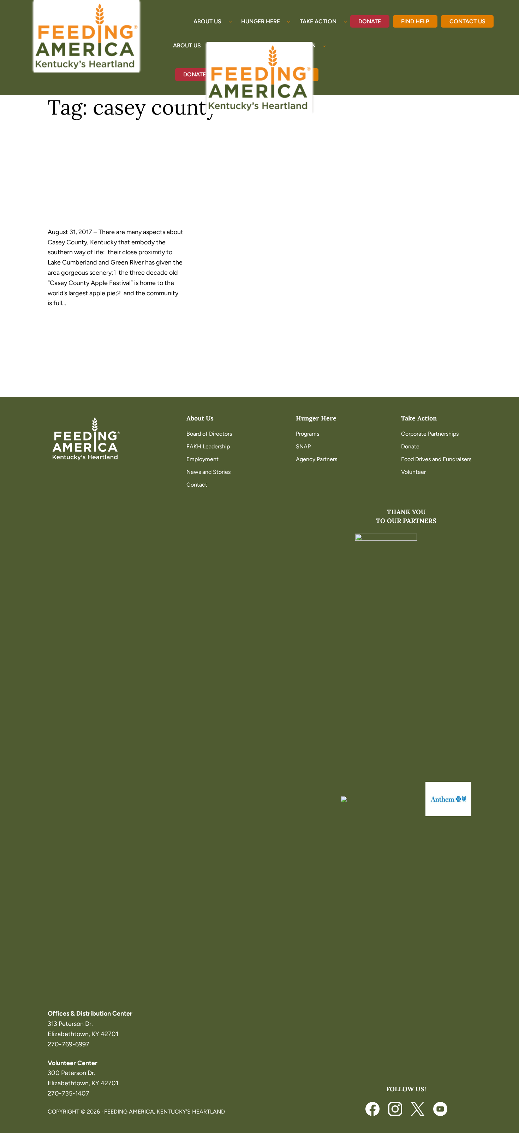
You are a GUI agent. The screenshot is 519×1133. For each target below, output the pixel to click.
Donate (369, 21)
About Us (200, 418)
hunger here (316, 418)
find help (415, 21)
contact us (467, 21)
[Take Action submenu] (345, 21)
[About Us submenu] (230, 21)
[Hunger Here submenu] (289, 21)
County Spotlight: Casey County (106, 185)
